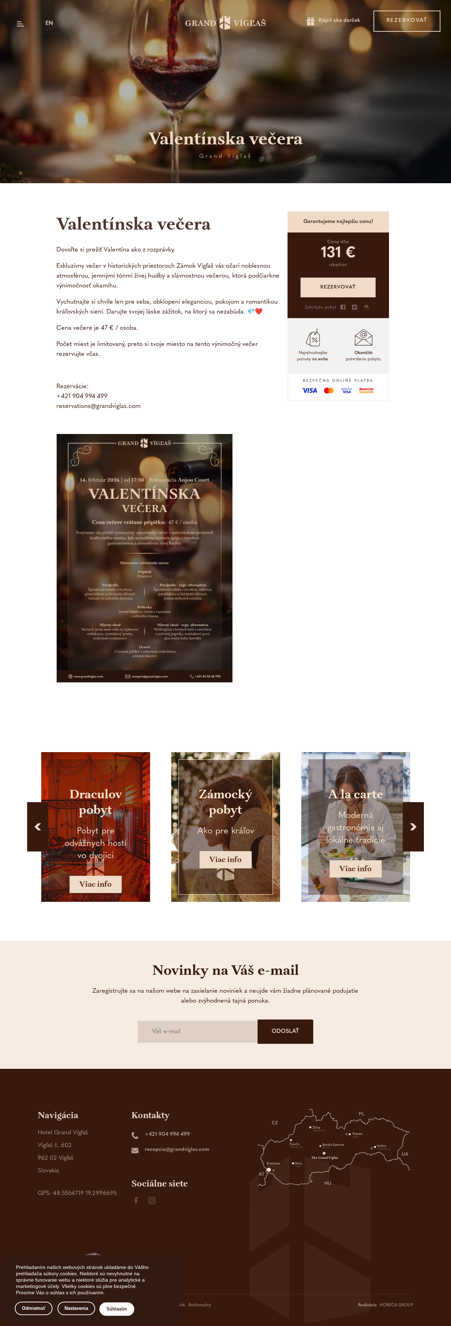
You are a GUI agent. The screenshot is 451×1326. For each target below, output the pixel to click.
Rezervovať (407, 20)
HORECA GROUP (396, 1305)
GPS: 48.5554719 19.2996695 (77, 1193)
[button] (37, 826)
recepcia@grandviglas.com (177, 1149)
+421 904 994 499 (167, 1134)
